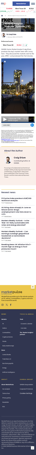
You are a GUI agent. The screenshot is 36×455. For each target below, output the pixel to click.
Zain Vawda (8, 227)
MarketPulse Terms (5, 139)
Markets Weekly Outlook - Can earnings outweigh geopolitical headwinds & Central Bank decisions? (15, 234)
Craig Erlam (12, 34)
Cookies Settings (26, 393)
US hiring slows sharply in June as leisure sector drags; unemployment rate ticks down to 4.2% (16, 210)
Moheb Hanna (8, 202)
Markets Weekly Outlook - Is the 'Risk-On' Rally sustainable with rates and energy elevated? (15, 222)
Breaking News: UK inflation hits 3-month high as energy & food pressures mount (16, 246)
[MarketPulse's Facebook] (10, 305)
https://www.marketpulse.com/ (11, 140)
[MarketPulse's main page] (2, 15)
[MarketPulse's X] (7, 305)
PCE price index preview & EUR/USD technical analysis (16, 199)
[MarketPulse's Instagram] (2, 305)
